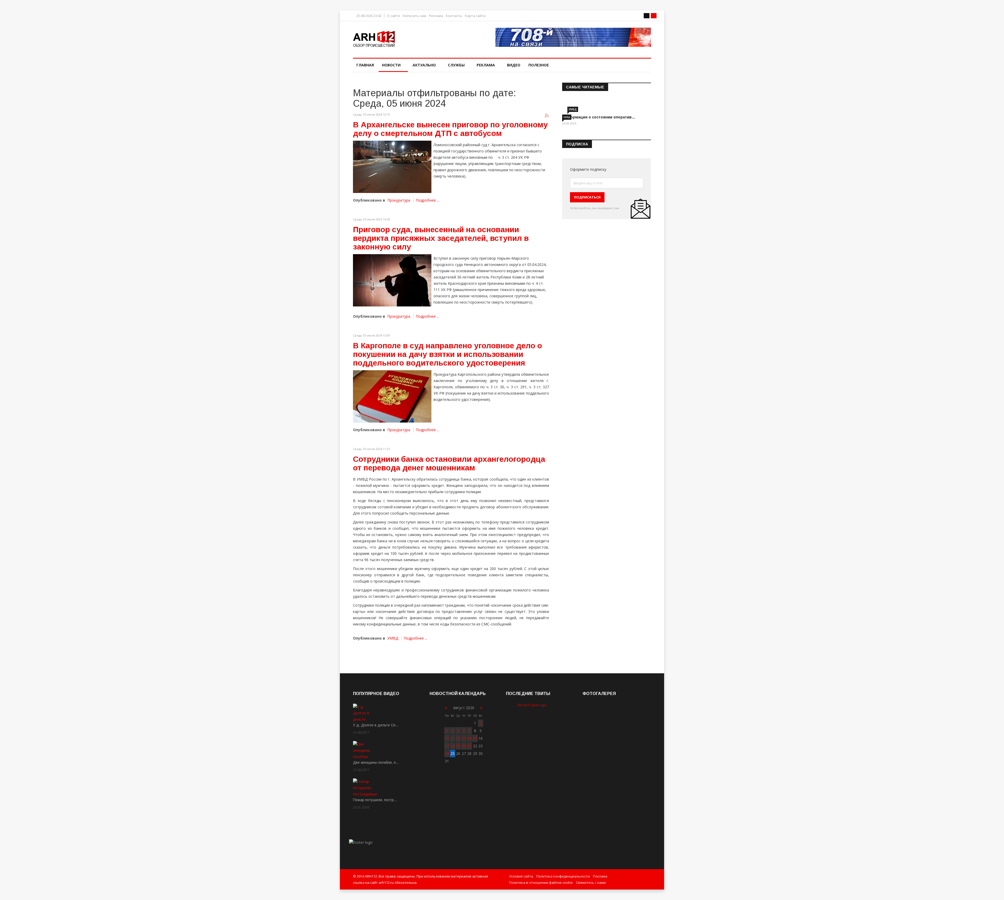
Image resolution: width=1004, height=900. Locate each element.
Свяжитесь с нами (591, 882)
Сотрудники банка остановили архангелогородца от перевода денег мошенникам (449, 463)
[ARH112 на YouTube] (573, 37)
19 (458, 745)
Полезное (538, 64)
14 (469, 738)
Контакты (454, 16)
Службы (456, 64)
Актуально (424, 64)
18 (452, 745)
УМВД (392, 638)
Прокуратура (398, 200)
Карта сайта (475, 16)
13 (464, 738)
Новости (391, 64)
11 (452, 738)
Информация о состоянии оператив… (598, 117)
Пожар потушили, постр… (375, 800)
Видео (513, 64)
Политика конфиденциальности (563, 876)
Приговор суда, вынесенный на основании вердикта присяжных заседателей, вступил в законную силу (441, 238)
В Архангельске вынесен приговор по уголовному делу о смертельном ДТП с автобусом (450, 129)
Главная (365, 64)
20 (464, 745)
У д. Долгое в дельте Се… (376, 725)
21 (469, 745)
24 (447, 753)
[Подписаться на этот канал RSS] (547, 116)
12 (458, 738)
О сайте (393, 16)
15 (475, 738)
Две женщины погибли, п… (376, 762)
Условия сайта (521, 876)
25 (452, 753)
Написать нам (414, 16)
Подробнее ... (427, 200)
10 (447, 738)
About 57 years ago (531, 705)
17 (447, 745)
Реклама (436, 16)
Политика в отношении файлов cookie (541, 882)
